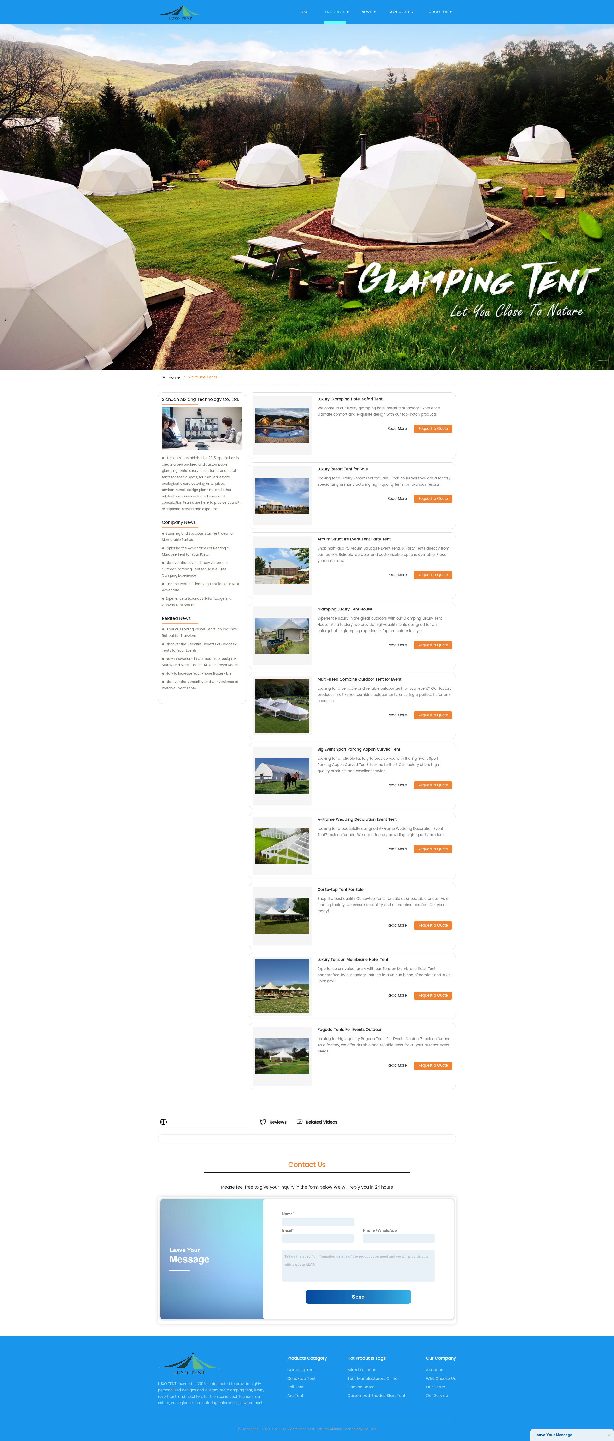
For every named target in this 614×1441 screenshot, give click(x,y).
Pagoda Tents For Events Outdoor (350, 1030)
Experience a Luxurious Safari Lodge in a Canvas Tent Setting (196, 602)
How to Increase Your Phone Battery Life (199, 673)
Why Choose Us (441, 1378)
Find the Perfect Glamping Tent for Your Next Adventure (200, 587)
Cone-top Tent (301, 1378)
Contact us (400, 12)
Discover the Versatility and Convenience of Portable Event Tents (200, 685)
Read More (397, 429)
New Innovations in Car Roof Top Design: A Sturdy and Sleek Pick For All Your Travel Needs (200, 662)
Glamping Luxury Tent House (345, 609)
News (366, 12)
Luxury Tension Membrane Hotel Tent (353, 960)
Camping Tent (301, 1370)
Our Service (437, 1396)
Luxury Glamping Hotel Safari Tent (350, 399)
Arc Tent (295, 1396)
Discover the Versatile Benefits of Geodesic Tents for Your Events (199, 647)
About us (438, 12)
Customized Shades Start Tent (376, 1396)
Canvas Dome (361, 1387)
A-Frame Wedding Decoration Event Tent (357, 819)
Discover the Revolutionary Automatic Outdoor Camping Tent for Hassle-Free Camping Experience (195, 569)
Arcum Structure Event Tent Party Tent (354, 539)
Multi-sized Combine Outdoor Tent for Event (359, 679)
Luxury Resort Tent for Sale (343, 469)
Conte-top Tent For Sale (341, 889)
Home (303, 12)
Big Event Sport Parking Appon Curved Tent (359, 749)
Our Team (435, 1387)
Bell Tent (295, 1387)
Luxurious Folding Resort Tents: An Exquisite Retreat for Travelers (199, 633)
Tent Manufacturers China (373, 1378)
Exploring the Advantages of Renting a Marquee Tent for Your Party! (195, 551)
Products (335, 12)
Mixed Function (362, 1370)
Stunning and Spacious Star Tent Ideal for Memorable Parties (198, 537)
